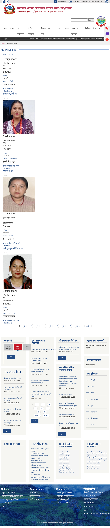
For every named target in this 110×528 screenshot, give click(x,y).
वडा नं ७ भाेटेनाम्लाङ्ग (92, 418)
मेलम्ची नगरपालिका (64, 452)
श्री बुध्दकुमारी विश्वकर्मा (13, 248)
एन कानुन (8, 347)
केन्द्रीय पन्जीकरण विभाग (37, 453)
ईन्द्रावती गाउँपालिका (64, 456)
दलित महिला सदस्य (9, 63)
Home (3, 44)
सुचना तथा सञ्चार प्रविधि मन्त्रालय (40, 477)
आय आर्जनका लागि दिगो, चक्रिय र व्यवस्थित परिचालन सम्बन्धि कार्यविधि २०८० (41, 394)
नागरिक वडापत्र (35, 499)
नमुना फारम (27, 347)
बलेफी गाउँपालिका (64, 462)
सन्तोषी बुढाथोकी (10, 93)
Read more (8, 91)
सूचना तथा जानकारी (74, 31)
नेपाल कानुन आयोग (36, 458)
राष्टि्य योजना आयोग (36, 460)
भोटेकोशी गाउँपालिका (64, 468)
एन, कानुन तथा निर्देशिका (10, 499)
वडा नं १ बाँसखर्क (90, 380)
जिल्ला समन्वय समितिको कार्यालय (39, 456)
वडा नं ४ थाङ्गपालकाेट (10, 158)
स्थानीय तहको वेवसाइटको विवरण (39, 479)
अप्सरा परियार (9, 54)
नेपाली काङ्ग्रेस (8, 89)
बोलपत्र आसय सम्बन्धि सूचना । (12, 378)
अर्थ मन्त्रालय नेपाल (36, 465)
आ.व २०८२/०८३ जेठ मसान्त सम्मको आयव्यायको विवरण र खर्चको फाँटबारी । (48, 39)
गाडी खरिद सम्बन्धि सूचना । (66, 414)
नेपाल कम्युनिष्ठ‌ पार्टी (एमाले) (11, 166)
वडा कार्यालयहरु (20, 31)
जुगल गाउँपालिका (64, 458)
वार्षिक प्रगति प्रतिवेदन (64, 493)
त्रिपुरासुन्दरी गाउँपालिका (65, 470)
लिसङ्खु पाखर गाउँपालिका (66, 472)
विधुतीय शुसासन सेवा (46, 31)
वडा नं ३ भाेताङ (8, 236)
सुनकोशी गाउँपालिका (64, 466)
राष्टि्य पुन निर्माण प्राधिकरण (38, 463)
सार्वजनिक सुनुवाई (63, 499)
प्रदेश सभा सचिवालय (93, 468)
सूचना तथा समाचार (8, 493)
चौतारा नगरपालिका (64, 460)
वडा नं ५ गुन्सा (89, 405)
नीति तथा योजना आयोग (93, 464)
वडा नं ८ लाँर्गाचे (8, 81)
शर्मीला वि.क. (8, 171)
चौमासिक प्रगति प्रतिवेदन (65, 496)
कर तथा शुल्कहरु (7, 503)
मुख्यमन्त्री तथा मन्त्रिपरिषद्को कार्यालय (97, 452)
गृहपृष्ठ (5, 28)
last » (88, 326)
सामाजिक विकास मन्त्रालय (94, 462)
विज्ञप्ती (4, 506)
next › (78, 326)
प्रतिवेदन (58, 28)
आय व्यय (18, 347)
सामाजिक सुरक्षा (35, 496)
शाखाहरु (66, 28)
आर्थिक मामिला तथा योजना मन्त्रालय (97, 460)
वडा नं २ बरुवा (90, 386)
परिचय (12, 28)
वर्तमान (5, 76)
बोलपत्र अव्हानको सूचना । (66, 395)
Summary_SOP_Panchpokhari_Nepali (44, 349)
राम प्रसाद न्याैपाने (89, 507)
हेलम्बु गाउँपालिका (64, 464)
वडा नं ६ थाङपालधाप (9, 313)
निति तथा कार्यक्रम (31, 31)
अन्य (10, 357)
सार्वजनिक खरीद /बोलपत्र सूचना (12, 496)
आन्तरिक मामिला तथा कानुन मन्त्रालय (97, 458)
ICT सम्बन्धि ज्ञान (35, 475)
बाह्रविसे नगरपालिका (64, 454)
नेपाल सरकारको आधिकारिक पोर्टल (40, 468)
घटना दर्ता (33, 493)
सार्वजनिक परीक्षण (62, 503)
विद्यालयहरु (96, 28)
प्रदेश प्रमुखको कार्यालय (93, 466)
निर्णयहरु (88, 28)
